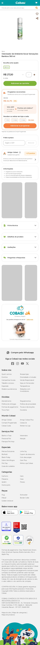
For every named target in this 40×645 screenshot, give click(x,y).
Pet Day (5, 388)
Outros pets (6, 410)
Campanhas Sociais (8, 305)
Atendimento (6, 326)
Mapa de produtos (8, 540)
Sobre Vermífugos (8, 385)
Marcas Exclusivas (8, 376)
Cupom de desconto (27, 379)
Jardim (4, 407)
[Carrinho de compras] (36, 3)
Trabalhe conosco (8, 308)
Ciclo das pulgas (25, 382)
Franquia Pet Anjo (8, 366)
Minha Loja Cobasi (26, 388)
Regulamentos (25, 326)
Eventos (5, 302)
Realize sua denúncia (9, 314)
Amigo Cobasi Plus (26, 345)
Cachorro (5, 401)
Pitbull (4, 423)
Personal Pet (6, 363)
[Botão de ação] (35, 159)
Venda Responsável (27, 305)
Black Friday (6, 382)
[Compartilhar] (37, 18)
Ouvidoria (23, 335)
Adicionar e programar (20, 126)
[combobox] (20, 8)
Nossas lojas (24, 299)
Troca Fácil (5, 335)
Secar (3, 51)
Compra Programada (9, 348)
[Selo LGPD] (29, 470)
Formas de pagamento (10, 332)
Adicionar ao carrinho (20, 83)
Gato (21, 401)
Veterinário (24, 360)
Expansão (5, 311)
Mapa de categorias (19, 538)
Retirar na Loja (25, 351)
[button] (2, 3)
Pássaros (5, 404)
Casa (21, 404)
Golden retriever (7, 426)
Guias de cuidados (8, 391)
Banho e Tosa (6, 360)
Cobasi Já (23, 348)
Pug (3, 420)
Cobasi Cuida (6, 351)
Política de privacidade (28, 329)
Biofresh (5, 379)
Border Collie (24, 423)
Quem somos (6, 299)
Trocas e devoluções (27, 332)
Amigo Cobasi (7, 345)
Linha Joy (23, 376)
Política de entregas (9, 329)
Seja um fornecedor (27, 308)
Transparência (25, 311)
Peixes (22, 407)
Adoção (22, 363)
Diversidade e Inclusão (28, 302)
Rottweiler (23, 420)
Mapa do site (6, 538)
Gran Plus (23, 385)
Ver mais (31, 120)
